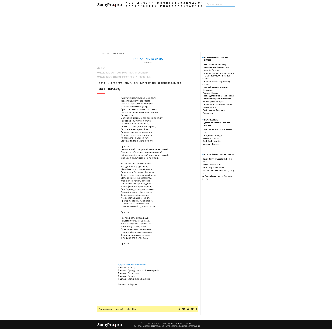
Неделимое (207, 90)
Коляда (218, 135)
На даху (215, 93)
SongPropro (109, 4)
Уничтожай (207, 113)
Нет (134, 309)
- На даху (127, 267)
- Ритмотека (128, 273)
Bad (218, 138)
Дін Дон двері (221, 64)
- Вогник (126, 276)
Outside (217, 141)
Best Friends (215, 164)
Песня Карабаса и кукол (213, 101)
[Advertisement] (166, 28)
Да (128, 309)
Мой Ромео (228, 96)
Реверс (215, 144)
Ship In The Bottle (216, 167)
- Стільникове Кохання (134, 278)
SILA (204, 132)
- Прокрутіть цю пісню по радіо (138, 270)
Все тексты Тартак (127, 284)
